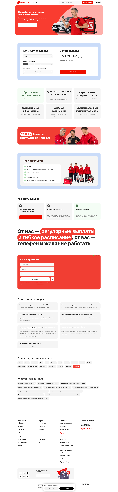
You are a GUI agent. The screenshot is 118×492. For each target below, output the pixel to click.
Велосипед (38, 64)
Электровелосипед (47, 64)
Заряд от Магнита (22, 436)
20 (40, 71)
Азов (41, 362)
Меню (96, 2)
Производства (64, 442)
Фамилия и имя (25, 264)
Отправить (35, 279)
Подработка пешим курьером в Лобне (47, 383)
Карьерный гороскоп (66, 462)
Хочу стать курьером (27, 25)
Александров (21, 366)
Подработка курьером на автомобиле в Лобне (85, 387)
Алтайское (68, 366)
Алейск (89, 362)
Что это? (51, 488)
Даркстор (63, 436)
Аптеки (19, 445)
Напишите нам (43, 476)
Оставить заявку (30, 217)
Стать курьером (73, 71)
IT (39, 442)
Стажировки (42, 439)
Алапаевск (74, 362)
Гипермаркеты (21, 439)
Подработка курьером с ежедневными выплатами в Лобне (66, 391)
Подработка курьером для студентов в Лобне (73, 383)
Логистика (63, 439)
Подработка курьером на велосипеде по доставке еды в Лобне (62, 394)
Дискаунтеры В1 (22, 442)
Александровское (32, 366)
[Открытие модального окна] (52, 279)
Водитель (63, 426)
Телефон (23, 269)
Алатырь (82, 362)
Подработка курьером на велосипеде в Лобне (30, 394)
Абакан (20, 362)
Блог (61, 458)
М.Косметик (21, 433)
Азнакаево (34, 362)
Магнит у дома (21, 429)
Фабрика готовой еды (66, 445)
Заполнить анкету (87, 2)
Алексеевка (43, 366)
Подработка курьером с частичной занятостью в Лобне (33, 391)
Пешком (32, 64)
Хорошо (66, 488)
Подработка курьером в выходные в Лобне (29, 387)
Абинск (27, 362)
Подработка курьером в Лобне (26, 383)
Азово (46, 362)
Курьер (62, 433)
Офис (40, 433)
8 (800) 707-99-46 (86, 429)
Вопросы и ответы (65, 455)
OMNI (40, 436)
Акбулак (53, 362)
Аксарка (66, 362)
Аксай (60, 362)
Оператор (42, 429)
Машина (26, 64)
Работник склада (65, 429)
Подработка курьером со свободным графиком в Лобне (33, 398)
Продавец (20, 426)
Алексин (60, 366)
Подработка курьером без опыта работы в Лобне (57, 387)
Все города (77, 366)
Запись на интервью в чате (66, 451)
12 (24, 71)
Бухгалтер (42, 426)
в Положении (40, 283)
